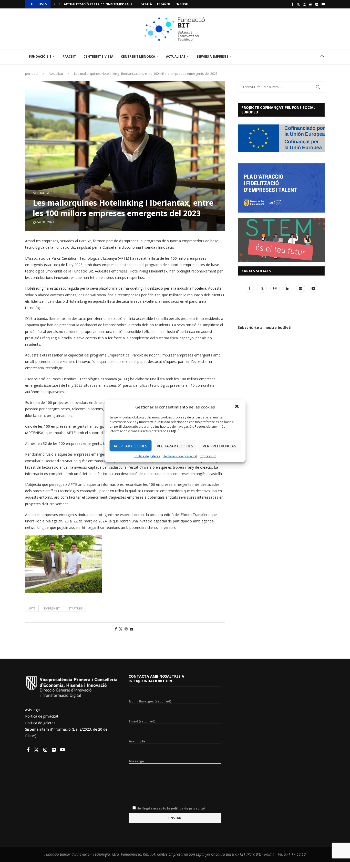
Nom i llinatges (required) (150, 701)
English (182, 4)
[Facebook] (292, 4)
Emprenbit (52, 608)
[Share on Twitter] (120, 628)
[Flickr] (316, 4)
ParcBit (69, 56)
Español (163, 4)
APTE (31, 608)
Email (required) (142, 721)
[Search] (322, 56)
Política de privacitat (41, 716)
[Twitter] (298, 4)
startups (75, 608)
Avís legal (32, 709)
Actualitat (176, 56)
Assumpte (137, 741)
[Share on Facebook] (116, 628)
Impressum (208, 456)
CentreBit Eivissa (98, 56)
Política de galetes (147, 456)
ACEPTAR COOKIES (130, 445)
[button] (237, 407)
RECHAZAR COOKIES (175, 445)
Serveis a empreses (212, 56)
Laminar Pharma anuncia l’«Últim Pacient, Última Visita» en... (118, 4)
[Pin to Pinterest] (126, 628)
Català (146, 4)
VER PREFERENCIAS (219, 445)
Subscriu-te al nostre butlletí (264, 327)
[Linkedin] (310, 4)
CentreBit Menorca (138, 56)
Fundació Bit (40, 56)
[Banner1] (281, 138)
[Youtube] (323, 4)
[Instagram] (304, 4)
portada (31, 73)
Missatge (136, 761)
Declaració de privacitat (180, 456)
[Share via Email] (131, 628)
